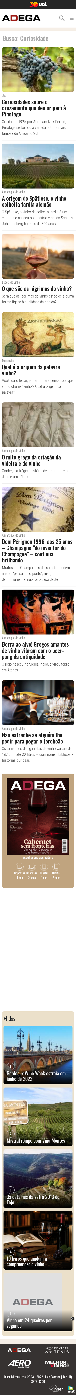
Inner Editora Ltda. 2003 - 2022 (23, 1376)
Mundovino (8, 360)
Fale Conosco (52, 1376)
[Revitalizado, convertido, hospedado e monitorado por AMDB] (71, 1389)
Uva (4, 95)
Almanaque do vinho (13, 192)
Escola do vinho (11, 282)
